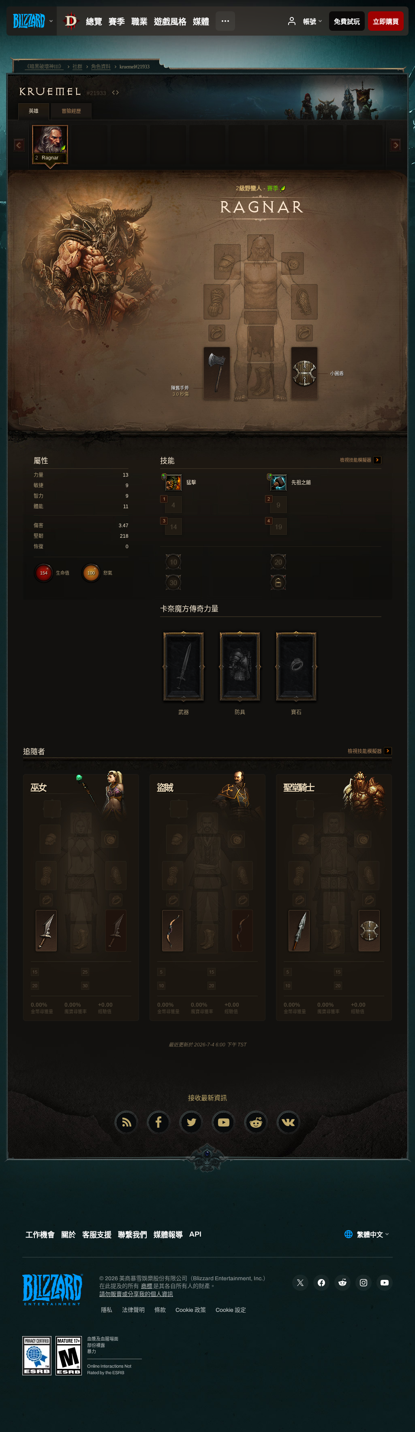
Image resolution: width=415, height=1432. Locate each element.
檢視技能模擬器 (356, 460)
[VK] (288, 1122)
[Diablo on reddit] (256, 1122)
